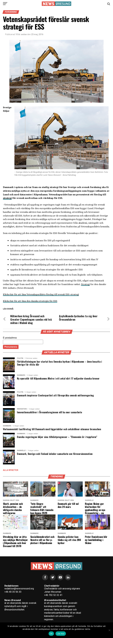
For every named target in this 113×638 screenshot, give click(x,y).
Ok (51, 633)
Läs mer (60, 633)
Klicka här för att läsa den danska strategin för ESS (30, 301)
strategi (7, 198)
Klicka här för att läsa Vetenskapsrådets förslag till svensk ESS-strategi (41, 294)
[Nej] (109, 630)
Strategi (85, 284)
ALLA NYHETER (10, 470)
